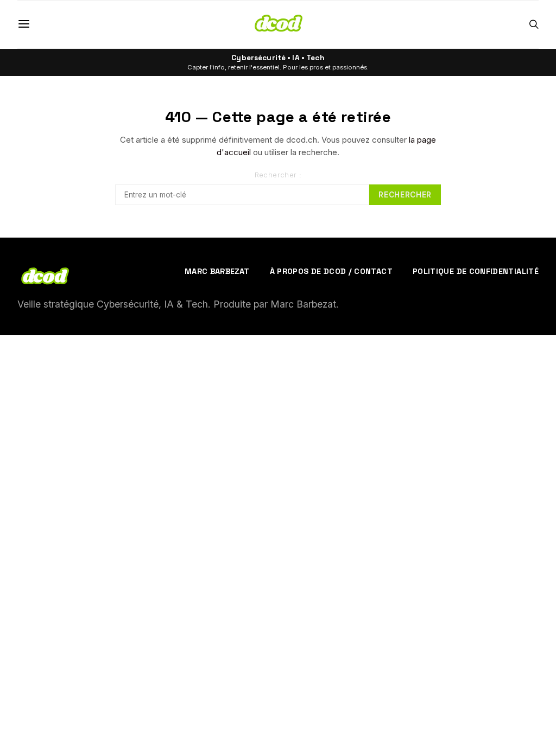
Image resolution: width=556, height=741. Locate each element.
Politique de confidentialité (476, 271)
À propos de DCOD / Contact (331, 271)
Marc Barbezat (217, 271)
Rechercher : (278, 175)
